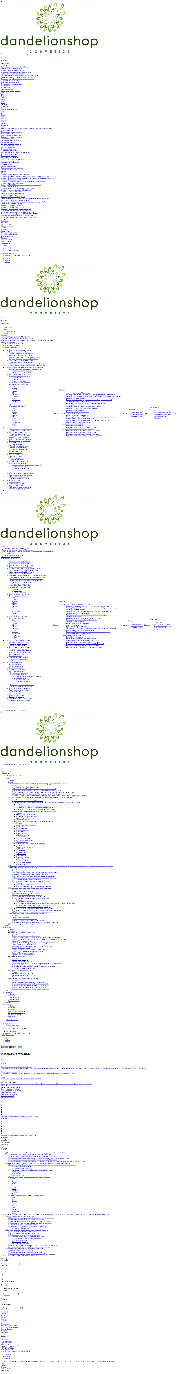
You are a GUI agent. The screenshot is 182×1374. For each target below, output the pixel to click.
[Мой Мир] (7, 1047)
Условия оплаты (6, 1339)
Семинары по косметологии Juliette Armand (26, 936)
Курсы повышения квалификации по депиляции (28, 982)
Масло (29, 1079)
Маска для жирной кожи (48, 1084)
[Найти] (2, 58)
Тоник (7, 1079)
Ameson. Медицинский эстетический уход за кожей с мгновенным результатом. (54, 1068)
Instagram (7, 262)
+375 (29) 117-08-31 (7, 239)
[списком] (3, 1099)
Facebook (7, 260)
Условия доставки (6, 1341)
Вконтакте (8, 258)
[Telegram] (20, 1047)
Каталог (11, 782)
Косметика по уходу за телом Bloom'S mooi (26, 787)
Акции (3, 1315)
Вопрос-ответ (5, 1344)
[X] (10, 1047)
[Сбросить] (2, 1310)
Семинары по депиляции (20, 960)
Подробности (5, 1144)
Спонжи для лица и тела (140, 1068)
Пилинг (18, 1079)
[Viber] (12, 1047)
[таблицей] (4, 1099)
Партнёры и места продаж (9, 1327)
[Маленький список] (1, 1101)
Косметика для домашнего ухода (26, 814)
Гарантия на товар (7, 1343)
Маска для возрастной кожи (83, 1084)
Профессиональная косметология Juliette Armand (27, 801)
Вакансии (4, 1331)
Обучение (11, 931)
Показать (4, 1312)
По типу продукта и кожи (24, 847)
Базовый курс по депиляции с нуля (23, 973)
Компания (11, 1008)
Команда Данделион (7, 1329)
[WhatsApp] (15, 1047)
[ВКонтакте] (2, 1047)
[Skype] (18, 1047)
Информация (5, 1332)
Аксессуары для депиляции (21, 917)
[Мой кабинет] (1, 708)
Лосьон (33, 1079)
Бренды (3, 1319)
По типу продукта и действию (26, 825)
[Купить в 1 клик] (1, 1121)
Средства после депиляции (24, 902)
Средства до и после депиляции (22, 891)
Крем (37, 1079)
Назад (12, 780)
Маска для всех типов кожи (65, 1084)
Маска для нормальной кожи (31, 1084)
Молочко (24, 1079)
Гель (40, 1079)
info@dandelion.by (8, 253)
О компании (5, 1324)
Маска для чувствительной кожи (11, 1084)
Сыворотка (12, 1079)
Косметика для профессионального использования (32, 806)
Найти (3, 1365)
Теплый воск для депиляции (25, 884)
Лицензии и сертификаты (9, 1325)
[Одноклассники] (4, 1047)
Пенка (3, 1079)
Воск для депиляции (18, 871)
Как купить (12, 996)
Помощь (3, 1336)
